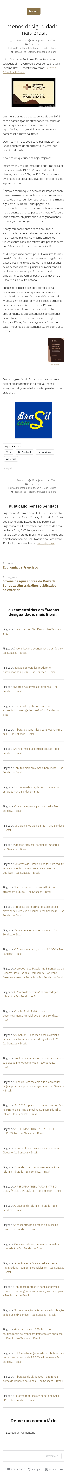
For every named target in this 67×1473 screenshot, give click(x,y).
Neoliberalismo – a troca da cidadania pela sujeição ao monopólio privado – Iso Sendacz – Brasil (33, 1063)
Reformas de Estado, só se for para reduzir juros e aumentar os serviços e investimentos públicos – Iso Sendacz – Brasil (33, 868)
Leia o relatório (56, 364)
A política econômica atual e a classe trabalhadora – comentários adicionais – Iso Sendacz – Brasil (33, 1267)
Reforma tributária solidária (42, 51)
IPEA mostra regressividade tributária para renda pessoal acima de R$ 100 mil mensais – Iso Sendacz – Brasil (33, 1357)
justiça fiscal (20, 51)
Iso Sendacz (19, 40)
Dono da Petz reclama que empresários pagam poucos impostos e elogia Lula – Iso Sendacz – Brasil (33, 1086)
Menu (34, 11)
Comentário (52, 1456)
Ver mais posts (45, 543)
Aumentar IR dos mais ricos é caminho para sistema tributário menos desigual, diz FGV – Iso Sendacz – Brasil (32, 1039)
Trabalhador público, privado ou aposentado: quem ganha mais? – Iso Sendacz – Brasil (31, 710)
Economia (33, 44)
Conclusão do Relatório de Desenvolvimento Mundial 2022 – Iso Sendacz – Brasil (31, 1016)
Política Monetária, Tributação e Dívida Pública (32, 48)
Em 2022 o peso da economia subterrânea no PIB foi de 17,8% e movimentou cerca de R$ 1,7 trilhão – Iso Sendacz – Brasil (33, 1110)
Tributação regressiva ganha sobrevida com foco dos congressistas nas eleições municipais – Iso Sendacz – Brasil (33, 1291)
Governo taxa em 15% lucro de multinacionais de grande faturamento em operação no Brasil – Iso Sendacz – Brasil (33, 1334)
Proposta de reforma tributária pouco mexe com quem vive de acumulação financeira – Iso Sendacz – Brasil (33, 911)
